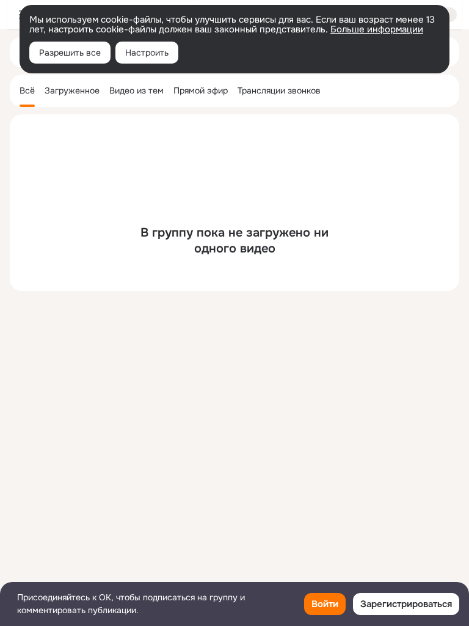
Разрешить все (70, 52)
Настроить (147, 52)
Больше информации (376, 29)
